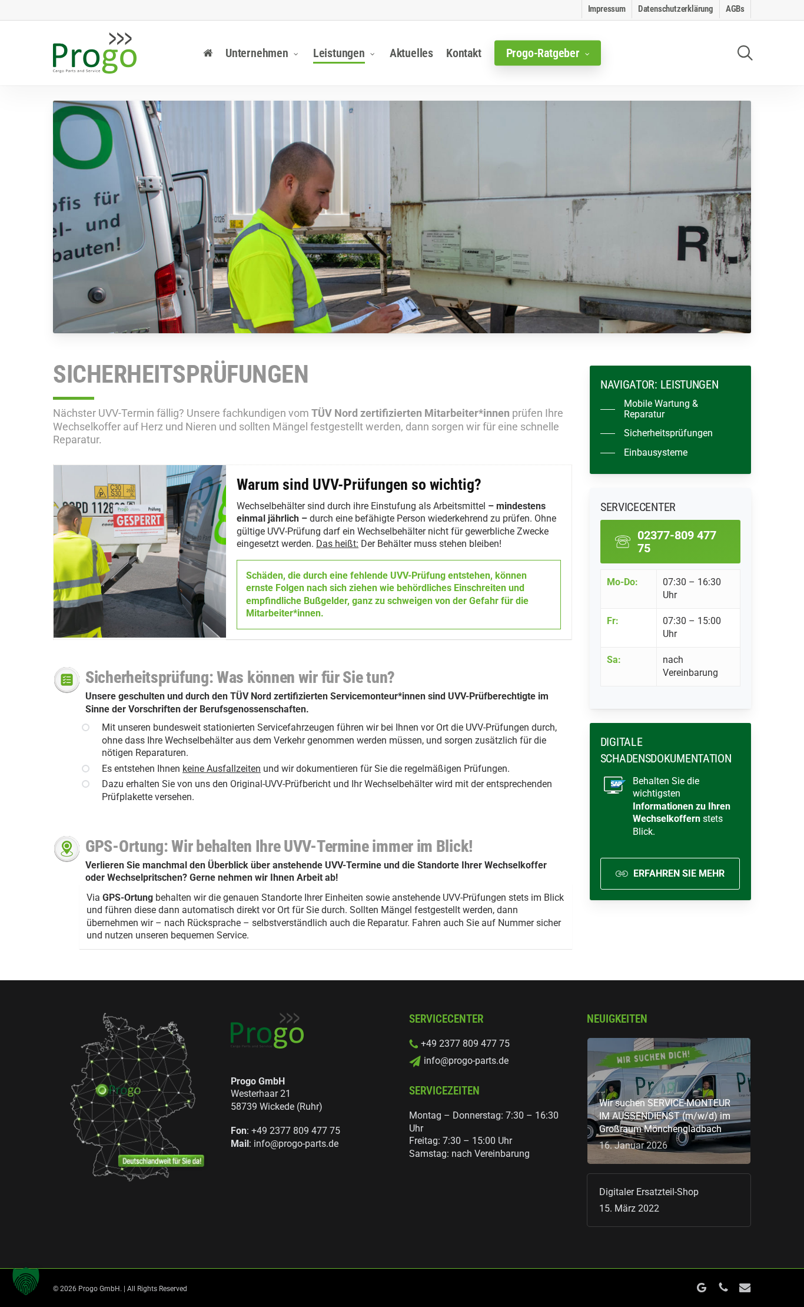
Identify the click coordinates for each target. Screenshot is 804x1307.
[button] (670, 409)
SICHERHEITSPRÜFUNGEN (180, 374)
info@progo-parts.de (296, 1143)
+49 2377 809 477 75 (295, 1130)
